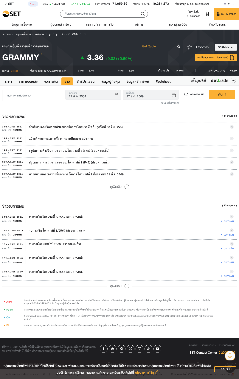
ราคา (8, 82)
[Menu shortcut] (208, 13)
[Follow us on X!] (130, 349)
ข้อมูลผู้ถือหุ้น (110, 82)
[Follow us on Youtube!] (112, 349)
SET (10, 4)
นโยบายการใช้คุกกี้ (146, 372)
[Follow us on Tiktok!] (148, 349)
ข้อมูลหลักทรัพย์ (137, 82)
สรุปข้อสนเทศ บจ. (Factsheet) (212, 57)
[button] (104, 14)
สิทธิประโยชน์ (85, 82)
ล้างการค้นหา (197, 94)
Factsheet (163, 82)
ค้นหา (222, 94)
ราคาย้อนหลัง (28, 82)
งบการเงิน (51, 82)
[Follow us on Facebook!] (104, 349)
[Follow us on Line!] (121, 349)
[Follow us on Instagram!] (139, 349)
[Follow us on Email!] (157, 349)
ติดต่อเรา (193, 345)
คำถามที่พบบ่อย (227, 345)
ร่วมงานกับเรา (208, 345)
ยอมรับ (225, 369)
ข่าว (67, 82)
